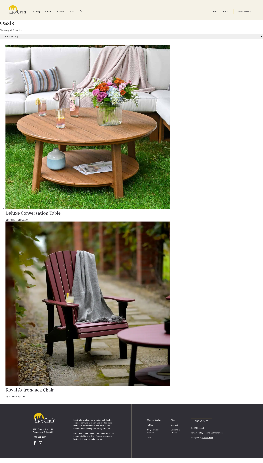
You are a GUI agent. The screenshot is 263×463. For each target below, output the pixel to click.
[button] (81, 11)
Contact (225, 11)
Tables (150, 425)
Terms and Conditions (214, 433)
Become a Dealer (175, 431)
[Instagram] (40, 443)
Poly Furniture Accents (153, 431)
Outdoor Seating (154, 420)
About (215, 11)
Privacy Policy (197, 433)
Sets (149, 437)
